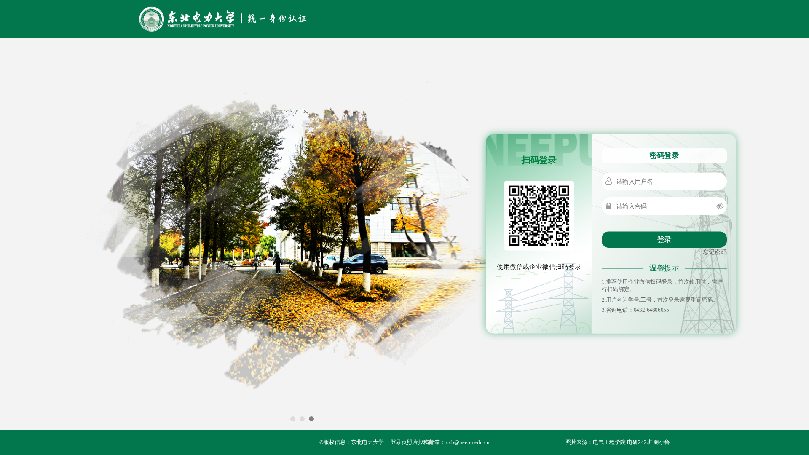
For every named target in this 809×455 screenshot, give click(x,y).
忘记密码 (715, 252)
